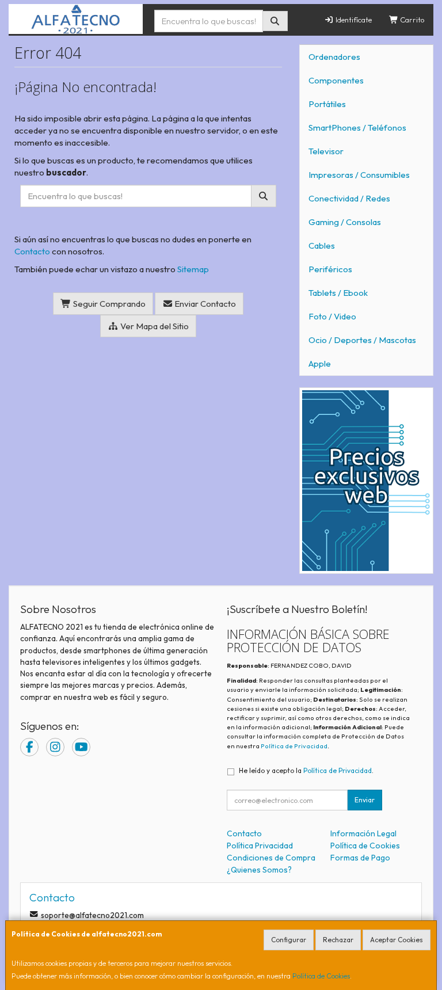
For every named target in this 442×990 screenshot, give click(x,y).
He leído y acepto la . (306, 770)
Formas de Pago (360, 857)
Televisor (326, 151)
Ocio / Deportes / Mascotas (362, 339)
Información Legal (363, 833)
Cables (321, 245)
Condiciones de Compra (271, 857)
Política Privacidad (260, 845)
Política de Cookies (321, 976)
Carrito (411, 19)
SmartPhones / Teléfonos (357, 127)
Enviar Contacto (204, 303)
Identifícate (353, 19)
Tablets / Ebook (338, 292)
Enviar (365, 799)
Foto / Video (332, 316)
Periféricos (330, 269)
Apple (319, 363)
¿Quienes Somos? (259, 870)
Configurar (288, 939)
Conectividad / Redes (349, 198)
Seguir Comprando (108, 303)
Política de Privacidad (294, 746)
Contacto (32, 251)
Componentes (336, 80)
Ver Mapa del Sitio (154, 326)
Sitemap (193, 269)
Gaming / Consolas (344, 221)
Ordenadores (334, 56)
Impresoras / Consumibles (359, 174)
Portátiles (327, 103)
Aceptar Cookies (396, 939)
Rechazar (338, 939)
